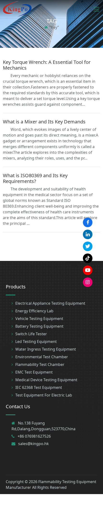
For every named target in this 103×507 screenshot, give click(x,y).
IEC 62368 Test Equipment (38, 387)
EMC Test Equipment (34, 372)
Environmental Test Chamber (41, 356)
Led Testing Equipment (36, 341)
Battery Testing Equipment (39, 326)
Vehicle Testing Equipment (39, 318)
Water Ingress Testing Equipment (45, 349)
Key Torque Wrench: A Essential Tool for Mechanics (47, 65)
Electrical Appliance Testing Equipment (50, 303)
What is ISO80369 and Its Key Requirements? (35, 178)
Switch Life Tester (31, 333)
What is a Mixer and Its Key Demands (44, 121)
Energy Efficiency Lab (34, 311)
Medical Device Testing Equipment (46, 379)
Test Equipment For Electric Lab (43, 395)
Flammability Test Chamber (39, 364)
